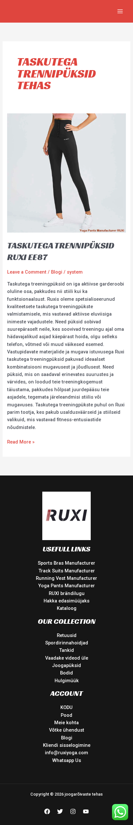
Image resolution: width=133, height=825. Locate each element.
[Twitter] (60, 811)
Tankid (66, 650)
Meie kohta (66, 723)
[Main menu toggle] (120, 11)
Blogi (56, 272)
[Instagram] (73, 811)
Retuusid (67, 635)
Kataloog (67, 608)
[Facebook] (47, 811)
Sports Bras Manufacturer (66, 563)
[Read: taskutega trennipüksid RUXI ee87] (66, 173)
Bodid (66, 673)
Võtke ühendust (66, 730)
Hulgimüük (67, 681)
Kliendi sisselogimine (66, 745)
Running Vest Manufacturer (66, 578)
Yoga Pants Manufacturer (66, 586)
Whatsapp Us (66, 760)
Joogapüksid (66, 665)
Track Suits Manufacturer (66, 571)
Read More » (21, 441)
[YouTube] (86, 811)
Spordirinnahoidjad (66, 643)
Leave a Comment (26, 272)
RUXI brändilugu (67, 593)
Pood (66, 715)
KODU (66, 707)
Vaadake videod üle (66, 658)
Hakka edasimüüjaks (66, 601)
